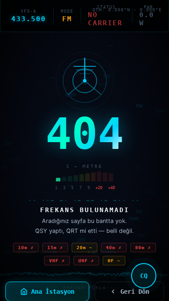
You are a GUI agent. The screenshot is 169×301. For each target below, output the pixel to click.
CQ (143, 275)
